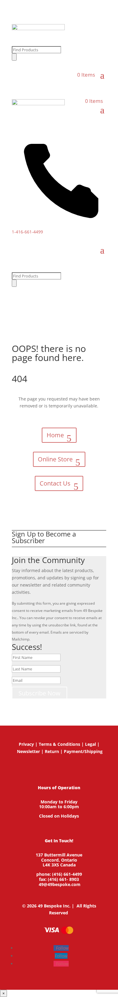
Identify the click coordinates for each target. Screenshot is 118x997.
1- (27, 232)
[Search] (14, 57)
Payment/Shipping (83, 751)
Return (52, 751)
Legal (90, 744)
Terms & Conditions (59, 744)
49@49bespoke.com (59, 884)
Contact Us (55, 483)
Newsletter (28, 751)
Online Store (55, 459)
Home (55, 435)
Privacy (26, 744)
